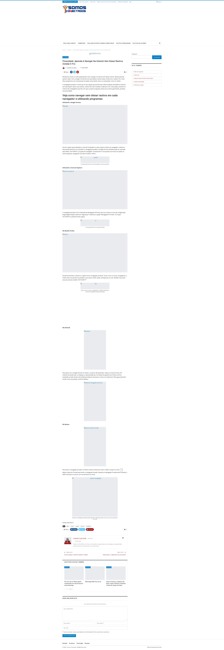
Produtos (72, 643)
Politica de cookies (139, 43)
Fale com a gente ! (84, 2)
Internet (82, 526)
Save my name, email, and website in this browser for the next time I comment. (86, 632)
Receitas (87, 643)
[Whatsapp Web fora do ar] (95, 573)
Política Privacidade (123, 2)
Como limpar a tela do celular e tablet (76, 555)
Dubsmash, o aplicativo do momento (114, 555)
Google (77, 526)
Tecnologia (79, 643)
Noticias (65, 57)
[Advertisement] (112, 26)
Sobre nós (93, 2)
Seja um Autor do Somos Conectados (106, 2)
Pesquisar (134, 54)
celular (72, 526)
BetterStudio (158, 647)
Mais (130, 2)
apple (68, 526)
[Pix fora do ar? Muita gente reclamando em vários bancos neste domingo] (74, 573)
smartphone (88, 526)
